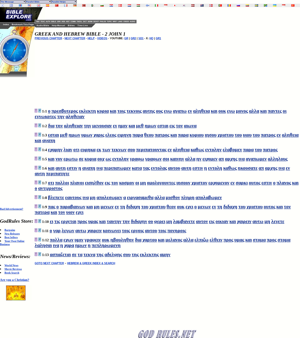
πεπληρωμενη (106, 245)
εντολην (213, 149)
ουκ (222, 110)
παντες (275, 110)
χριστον (199, 182)
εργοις (137, 230)
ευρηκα (88, 149)
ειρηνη (124, 134)
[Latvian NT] (192, 5)
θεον (171, 206)
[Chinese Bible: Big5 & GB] (56, 5)
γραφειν (92, 239)
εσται (162, 125)
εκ (99, 149)
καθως (197, 149)
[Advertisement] (16, 138)
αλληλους (278, 158)
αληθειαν (75, 116)
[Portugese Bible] (220, 5)
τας (146, 168)
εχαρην (55, 149)
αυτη (61, 168)
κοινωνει (112, 230)
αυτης (149, 110)
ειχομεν (210, 158)
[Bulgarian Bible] (102, 5)
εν (190, 110)
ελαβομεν (232, 149)
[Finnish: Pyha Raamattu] (147, 5)
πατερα (42, 212)
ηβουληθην (122, 239)
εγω (168, 110)
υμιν (78, 239)
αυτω (257, 221)
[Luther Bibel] (75, 5)
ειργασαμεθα (140, 197)
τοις (121, 110)
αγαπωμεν (256, 158)
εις (172, 125)
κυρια (103, 110)
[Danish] (120, 5)
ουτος (254, 182)
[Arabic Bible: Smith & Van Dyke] (93, 5)
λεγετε (277, 221)
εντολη (215, 168)
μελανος (174, 239)
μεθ (140, 125)
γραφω (137, 158)
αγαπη (48, 140)
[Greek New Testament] (11, 5)
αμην (165, 254)
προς (82, 221)
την (60, 116)
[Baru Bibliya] (165, 5)
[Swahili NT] (265, 5)
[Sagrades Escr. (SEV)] (47, 5)
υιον (70, 212)
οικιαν (222, 221)
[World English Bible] (29, 5)
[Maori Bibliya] (202, 5)
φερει (159, 221)
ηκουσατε (248, 168)
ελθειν (216, 239)
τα (80, 254)
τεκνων (119, 149)
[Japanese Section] (174, 5)
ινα (241, 158)
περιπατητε (57, 173)
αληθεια (201, 110)
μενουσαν (102, 125)
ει (51, 221)
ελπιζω (201, 239)
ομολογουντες (161, 182)
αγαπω (180, 110)
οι (285, 110)
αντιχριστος (50, 188)
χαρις (98, 134)
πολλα (56, 239)
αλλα (254, 110)
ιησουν (183, 182)
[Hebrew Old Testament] (2, 5)
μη (143, 182)
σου (131, 149)
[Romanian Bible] (229, 5)
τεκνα (89, 254)
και (113, 110)
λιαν (67, 149)
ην (198, 158)
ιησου (211, 134)
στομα (259, 239)
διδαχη (133, 206)
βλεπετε (56, 197)
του (238, 134)
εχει (189, 206)
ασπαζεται (60, 254)
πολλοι (62, 182)
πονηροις (176, 230)
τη (122, 206)
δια (51, 125)
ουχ (100, 158)
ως (108, 158)
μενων (107, 206)
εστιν (72, 168)
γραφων (153, 158)
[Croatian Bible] (111, 5)
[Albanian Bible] (84, 5)
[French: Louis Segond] (65, 5)
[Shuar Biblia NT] (247, 5)
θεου (149, 134)
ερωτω (70, 158)
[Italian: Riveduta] (156, 5)
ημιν (123, 125)
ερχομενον (218, 182)
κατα (137, 168)
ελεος (110, 134)
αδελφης (113, 254)
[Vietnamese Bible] (292, 5)
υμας (93, 221)
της (99, 254)
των (106, 149)
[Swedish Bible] (256, 5)
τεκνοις (134, 110)
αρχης (231, 158)
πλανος (284, 182)
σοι (166, 158)
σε (81, 158)
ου (150, 221)
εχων (68, 239)
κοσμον (126, 182)
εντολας (159, 168)
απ (221, 158)
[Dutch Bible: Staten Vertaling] (129, 5)
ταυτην (114, 221)
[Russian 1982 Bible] (238, 5)
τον (179, 125)
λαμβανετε (184, 221)
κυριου (197, 134)
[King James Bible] (38, 5)
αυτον (202, 221)
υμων (86, 134)
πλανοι (77, 182)
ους (159, 110)
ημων (150, 125)
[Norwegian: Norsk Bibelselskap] (211, 5)
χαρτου (149, 239)
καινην (177, 158)
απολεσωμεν (109, 197)
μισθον (173, 197)
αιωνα (190, 125)
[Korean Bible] (184, 5)
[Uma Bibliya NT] (283, 5)
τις (57, 221)
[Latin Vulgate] (20, 5)
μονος (242, 110)
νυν (59, 158)
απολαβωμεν (209, 197)
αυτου (174, 168)
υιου (247, 134)
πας (51, 206)
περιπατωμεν (117, 168)
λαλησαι (43, 245)
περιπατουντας (151, 149)
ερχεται (68, 221)
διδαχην (139, 221)
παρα (137, 134)
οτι (76, 149)
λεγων (68, 230)
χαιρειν (244, 221)
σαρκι (242, 182)
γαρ (57, 230)
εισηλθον (94, 182)
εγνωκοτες (45, 116)
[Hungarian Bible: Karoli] (138, 5)
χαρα (69, 245)
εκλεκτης (149, 254)
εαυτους (73, 197)
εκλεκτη (87, 110)
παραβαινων (72, 206)
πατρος (162, 134)
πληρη (187, 197)
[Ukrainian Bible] (274, 5)
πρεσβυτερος (64, 110)
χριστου (226, 134)
